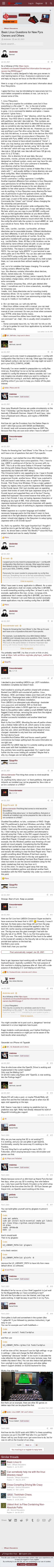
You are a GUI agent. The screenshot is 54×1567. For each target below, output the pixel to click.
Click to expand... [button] (27, 581)
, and (11, 388)
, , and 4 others (18, 335)
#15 (51, 1135)
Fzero (9, 1464)
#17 (51, 1205)
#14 (51, 1093)
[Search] (51, 3)
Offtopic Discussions (19, 1464)
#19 (51, 1313)
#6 (52, 621)
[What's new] (46, 3)
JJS (8, 1510)
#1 (52, 62)
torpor (9, 1497)
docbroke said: (8, 993)
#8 (52, 770)
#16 (51, 1175)
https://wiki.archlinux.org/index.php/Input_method (28, 655)
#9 (52, 800)
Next (28, 1445)
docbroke (7, 39)
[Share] (48, 61)
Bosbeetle (10, 1477)
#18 (51, 1286)
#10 (51, 895)
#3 (52, 404)
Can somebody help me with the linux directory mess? (26, 1473)
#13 (51, 1063)
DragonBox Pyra (10, 1553)
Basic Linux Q (14, 1462)
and (9, 1270)
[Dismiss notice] (50, 10)
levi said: (6, 558)
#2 (52, 352)
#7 (52, 678)
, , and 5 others (19, 1412)
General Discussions (23, 1487)
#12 (51, 988)
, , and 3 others (21, 972)
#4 (52, 446)
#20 (51, 1428)
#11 (51, 915)
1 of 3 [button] (19, 1445)
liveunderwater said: (11, 625)
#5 (52, 554)
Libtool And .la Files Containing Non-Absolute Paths (26, 1506)
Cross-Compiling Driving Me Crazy (24, 1484)
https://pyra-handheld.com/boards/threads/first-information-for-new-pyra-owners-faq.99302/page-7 (26, 68)
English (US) (26, 1553)
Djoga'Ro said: (8, 805)
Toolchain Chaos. (23, 1494)
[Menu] (4, 3)
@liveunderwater (8, 774)
